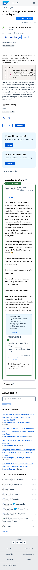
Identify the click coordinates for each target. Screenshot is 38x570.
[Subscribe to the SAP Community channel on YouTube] (21, 542)
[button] (20, 37)
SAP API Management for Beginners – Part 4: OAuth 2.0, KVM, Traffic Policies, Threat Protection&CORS (18, 417)
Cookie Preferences (9, 565)
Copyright (9, 554)
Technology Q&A (9, 8)
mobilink (5, 112)
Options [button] (34, 18)
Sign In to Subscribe (24, 18)
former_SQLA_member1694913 (20, 27)
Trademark (9, 559)
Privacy (9, 548)
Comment (20, 125)
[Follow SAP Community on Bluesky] (17, 542)
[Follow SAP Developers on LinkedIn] (24, 542)
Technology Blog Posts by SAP (15, 436)
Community (14, 3)
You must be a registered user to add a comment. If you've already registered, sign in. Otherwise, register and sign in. (18, 322)
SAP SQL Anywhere (8, 45)
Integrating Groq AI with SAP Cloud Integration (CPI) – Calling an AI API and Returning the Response (18, 452)
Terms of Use (28, 548)
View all (5, 532)
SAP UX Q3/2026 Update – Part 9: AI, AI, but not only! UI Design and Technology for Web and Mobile (18, 431)
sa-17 (12, 112)
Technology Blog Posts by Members (17, 422)
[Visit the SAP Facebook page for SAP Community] (13, 542)
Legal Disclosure (28, 554)
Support (28, 559)
